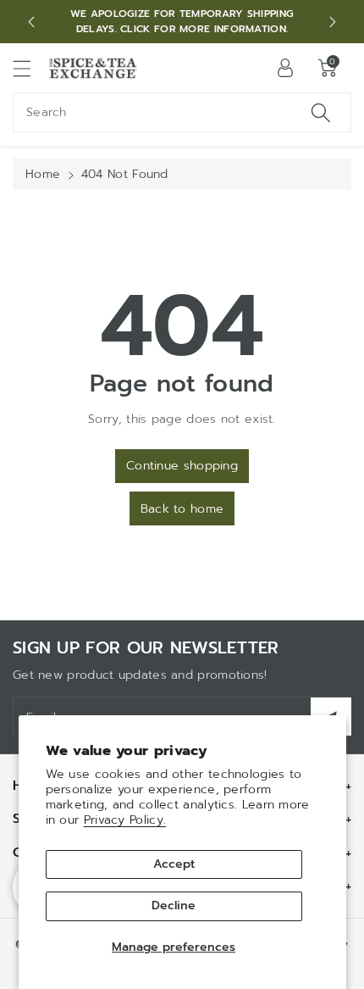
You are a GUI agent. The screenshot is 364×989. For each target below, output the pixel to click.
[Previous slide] (31, 22)
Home (42, 174)
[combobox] (182, 112)
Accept (174, 864)
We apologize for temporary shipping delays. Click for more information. (182, 21)
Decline (174, 905)
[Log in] (285, 67)
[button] (30, 68)
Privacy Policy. (125, 820)
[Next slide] (332, 22)
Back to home (182, 509)
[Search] (320, 112)
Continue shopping (182, 466)
